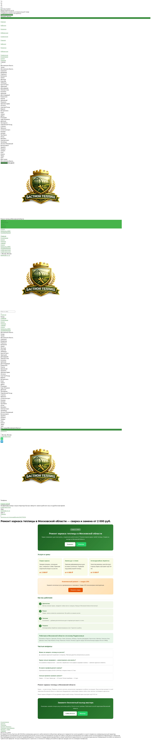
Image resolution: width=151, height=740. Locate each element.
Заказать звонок (5, 504)
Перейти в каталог (7, 15)
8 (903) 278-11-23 (70, 713)
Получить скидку (76, 590)
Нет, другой (11, 163)
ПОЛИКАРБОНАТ (6, 248)
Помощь (3, 60)
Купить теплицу (6, 726)
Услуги (3, 58)
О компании (4, 57)
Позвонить (70, 544)
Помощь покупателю (7, 728)
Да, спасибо (4, 163)
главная (3, 227)
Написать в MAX (5, 247)
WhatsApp (81, 544)
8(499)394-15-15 (5, 511)
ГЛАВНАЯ (3, 236)
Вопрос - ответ (5, 729)
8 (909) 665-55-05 (6, 436)
